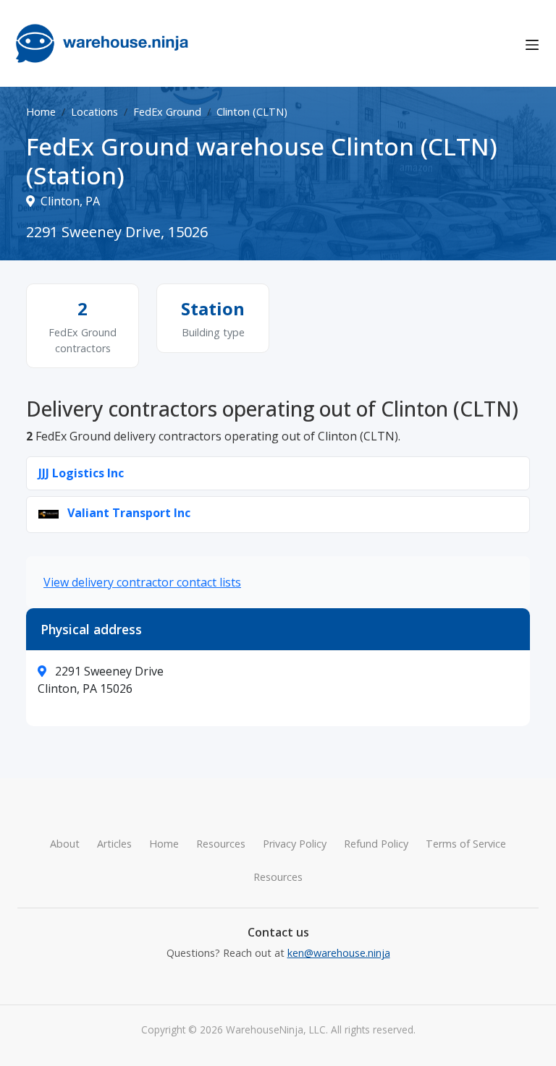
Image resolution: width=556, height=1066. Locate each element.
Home (41, 112)
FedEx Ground (167, 112)
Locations (94, 112)
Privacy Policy (295, 843)
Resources (220, 843)
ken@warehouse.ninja (338, 953)
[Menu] (532, 43)
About (65, 843)
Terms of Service (466, 843)
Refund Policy (376, 843)
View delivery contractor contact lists (142, 582)
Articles (114, 843)
